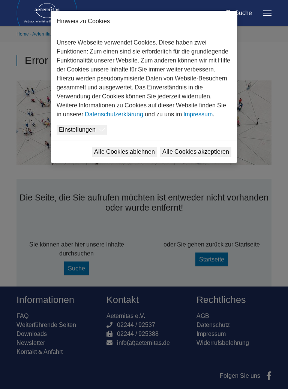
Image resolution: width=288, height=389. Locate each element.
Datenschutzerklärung (114, 114)
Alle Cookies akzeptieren (195, 151)
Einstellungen (77, 129)
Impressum (198, 114)
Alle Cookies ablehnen (124, 151)
